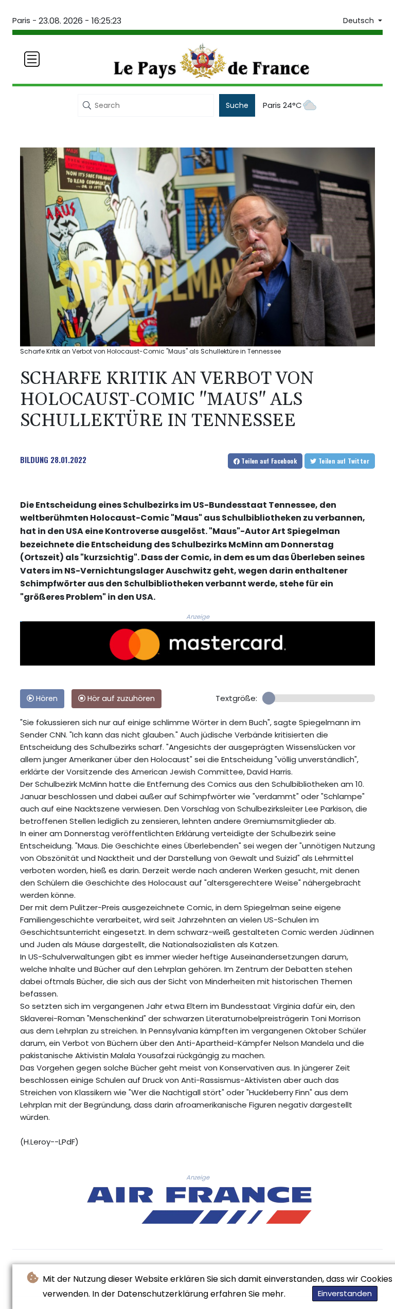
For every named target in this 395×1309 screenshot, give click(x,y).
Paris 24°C (282, 105)
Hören (46, 698)
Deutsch (359, 20)
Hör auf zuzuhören (120, 698)
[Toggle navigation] (31, 59)
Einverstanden (345, 1293)
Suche (237, 105)
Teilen (268, 460)
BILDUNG (34, 459)
